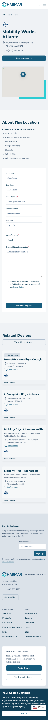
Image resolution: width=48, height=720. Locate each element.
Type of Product (17, 235)
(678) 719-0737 (12, 404)
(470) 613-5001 (12, 446)
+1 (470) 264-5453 (14, 50)
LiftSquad (7, 623)
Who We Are (31, 613)
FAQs (4, 632)
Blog (27, 632)
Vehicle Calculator (23, 677)
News (27, 627)
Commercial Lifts (33, 636)
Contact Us (9, 597)
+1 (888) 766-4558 (12, 589)
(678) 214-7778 (12, 369)
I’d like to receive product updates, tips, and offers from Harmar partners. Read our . (25, 284)
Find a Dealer (24, 668)
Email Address (16, 197)
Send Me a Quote (24, 305)
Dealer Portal (8, 636)
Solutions (6, 613)
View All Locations (23, 342)
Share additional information (22, 247)
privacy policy (19, 706)
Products (6, 618)
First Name (15, 173)
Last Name (15, 185)
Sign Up (40, 554)
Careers (28, 618)
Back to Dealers (11, 15)
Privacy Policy (18, 287)
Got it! (24, 713)
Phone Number (16, 209)
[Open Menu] (44, 4)
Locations (29, 623)
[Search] (38, 4)
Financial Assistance (12, 627)
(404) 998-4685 (12, 487)
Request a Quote (24, 58)
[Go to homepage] (12, 4)
